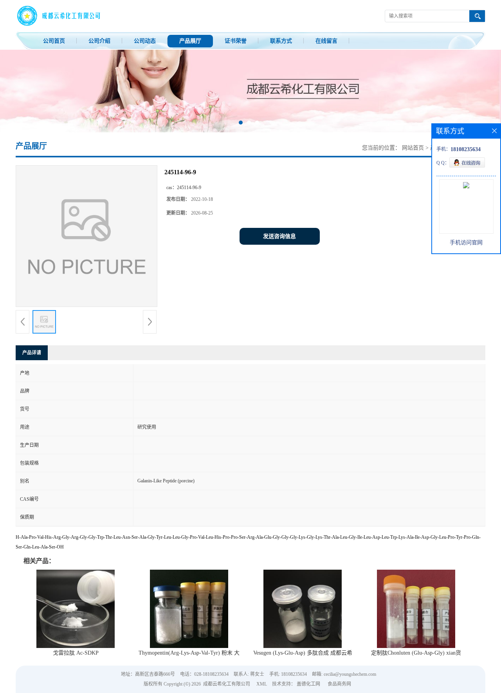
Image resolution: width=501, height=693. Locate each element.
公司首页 (54, 41)
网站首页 (413, 148)
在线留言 (326, 41)
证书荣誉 (236, 41)
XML (261, 684)
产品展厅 (190, 41)
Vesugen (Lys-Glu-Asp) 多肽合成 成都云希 (302, 653)
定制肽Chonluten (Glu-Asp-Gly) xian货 (416, 653)
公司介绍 (99, 41)
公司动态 (145, 41)
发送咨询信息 (279, 236)
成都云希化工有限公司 (226, 684)
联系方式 (281, 41)
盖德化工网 (308, 684)
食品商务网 (339, 684)
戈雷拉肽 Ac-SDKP (76, 653)
